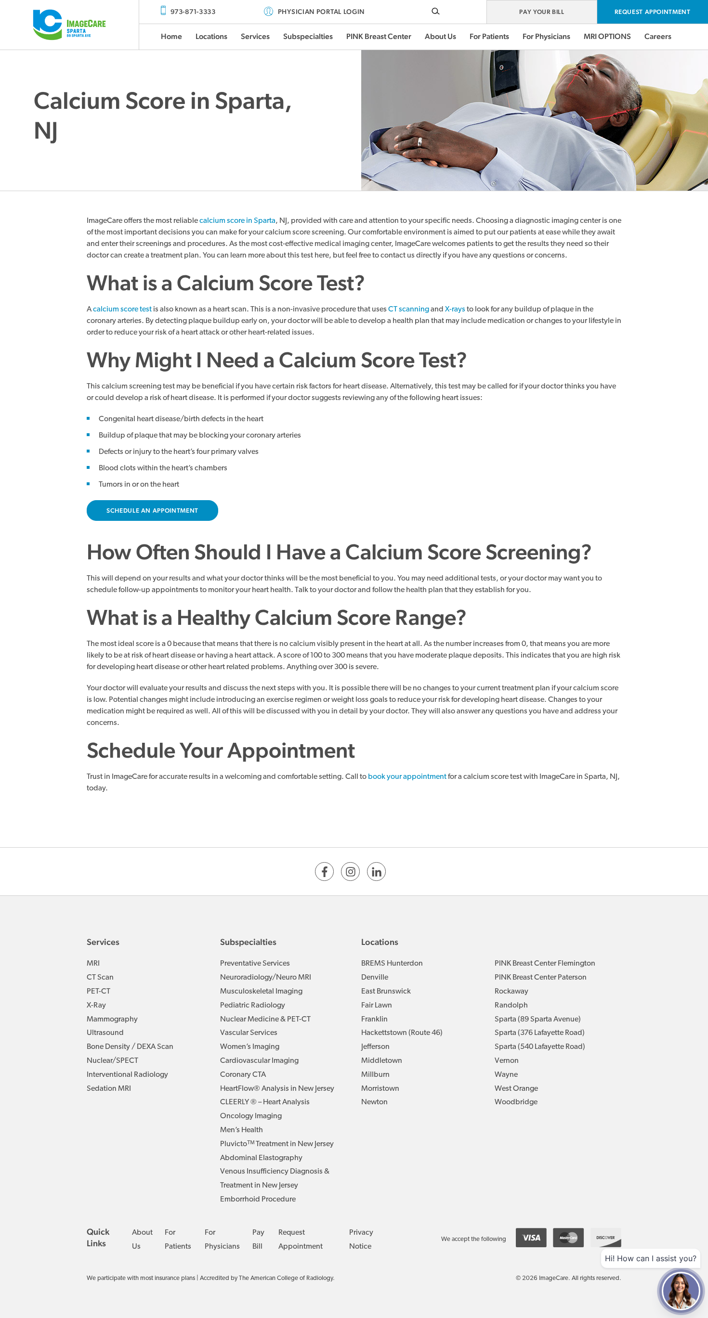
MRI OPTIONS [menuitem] (607, 36)
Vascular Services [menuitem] (248, 1033)
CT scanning (408, 309)
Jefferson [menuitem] (375, 1047)
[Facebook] (324, 871)
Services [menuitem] (255, 36)
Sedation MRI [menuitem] (109, 1089)
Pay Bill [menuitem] (258, 1240)
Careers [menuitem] (657, 36)
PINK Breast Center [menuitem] (378, 36)
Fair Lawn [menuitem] (376, 1005)
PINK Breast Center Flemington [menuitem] (545, 964)
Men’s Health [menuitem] (241, 1130)
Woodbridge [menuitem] (516, 1102)
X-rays (455, 309)
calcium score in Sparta (237, 221)
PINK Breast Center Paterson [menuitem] (541, 978)
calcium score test (122, 309)
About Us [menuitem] (440, 36)
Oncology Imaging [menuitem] (251, 1116)
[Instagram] (350, 871)
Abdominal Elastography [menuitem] (261, 1158)
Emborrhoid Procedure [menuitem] (258, 1199)
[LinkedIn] (376, 871)
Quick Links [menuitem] (98, 1237)
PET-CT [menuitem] (98, 991)
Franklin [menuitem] (374, 1019)
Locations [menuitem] (211, 36)
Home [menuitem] (171, 36)
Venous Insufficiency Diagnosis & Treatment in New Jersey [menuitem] (274, 1178)
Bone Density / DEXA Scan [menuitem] (130, 1047)
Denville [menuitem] (374, 978)
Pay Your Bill (541, 11)
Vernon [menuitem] (507, 1061)
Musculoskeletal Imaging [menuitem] (261, 991)
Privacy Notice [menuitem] (361, 1240)
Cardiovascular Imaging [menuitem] (259, 1061)
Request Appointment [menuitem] (300, 1240)
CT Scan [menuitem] (100, 978)
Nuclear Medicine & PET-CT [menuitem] (265, 1019)
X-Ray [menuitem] (96, 1005)
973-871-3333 (192, 11)
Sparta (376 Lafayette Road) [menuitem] (540, 1033)
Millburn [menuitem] (375, 1075)
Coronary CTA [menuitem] (243, 1075)
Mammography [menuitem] (112, 1019)
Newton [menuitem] (374, 1102)
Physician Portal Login (321, 11)
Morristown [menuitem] (380, 1089)
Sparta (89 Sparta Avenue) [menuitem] (538, 1019)
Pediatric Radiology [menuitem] (252, 1005)
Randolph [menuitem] (511, 1005)
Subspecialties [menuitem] (308, 36)
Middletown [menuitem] (381, 1061)
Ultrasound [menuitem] (105, 1033)
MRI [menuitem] (93, 964)
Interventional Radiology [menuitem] (127, 1075)
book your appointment (407, 777)
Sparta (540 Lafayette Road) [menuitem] (540, 1047)
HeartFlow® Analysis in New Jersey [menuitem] (277, 1089)
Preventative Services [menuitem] (255, 964)
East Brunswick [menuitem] (386, 991)
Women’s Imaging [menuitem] (249, 1047)
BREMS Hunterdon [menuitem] (392, 964)
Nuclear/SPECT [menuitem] (112, 1061)
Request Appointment (652, 11)
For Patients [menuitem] (489, 36)
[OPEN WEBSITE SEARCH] (435, 10)
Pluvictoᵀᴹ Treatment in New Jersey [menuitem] (277, 1144)
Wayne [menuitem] (506, 1075)
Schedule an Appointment (152, 510)
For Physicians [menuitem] (546, 36)
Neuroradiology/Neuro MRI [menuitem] (265, 978)
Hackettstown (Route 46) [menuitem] (402, 1033)
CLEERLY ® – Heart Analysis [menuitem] (265, 1102)
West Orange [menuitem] (516, 1089)
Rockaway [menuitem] (511, 991)
